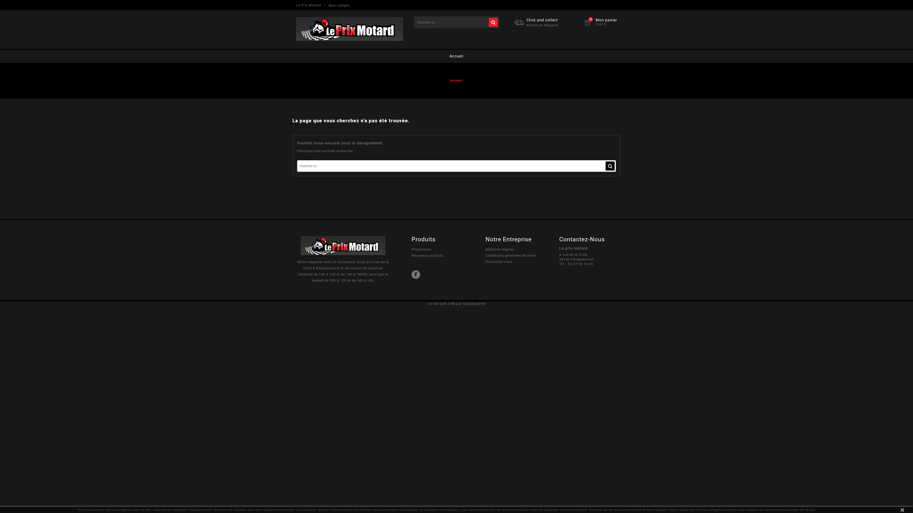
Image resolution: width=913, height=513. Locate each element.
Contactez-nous (499, 262)
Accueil (456, 56)
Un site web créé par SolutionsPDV (456, 304)
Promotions (421, 249)
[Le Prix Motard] (343, 245)
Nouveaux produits (428, 255)
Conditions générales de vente (511, 255)
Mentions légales (500, 249)
